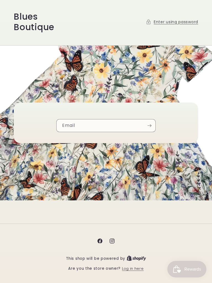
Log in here (133, 268)
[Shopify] (136, 258)
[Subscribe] (149, 125)
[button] (172, 22)
